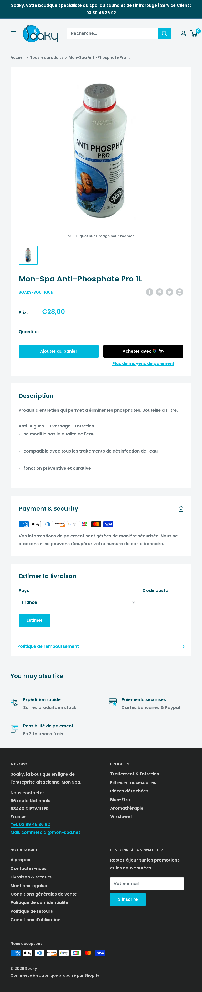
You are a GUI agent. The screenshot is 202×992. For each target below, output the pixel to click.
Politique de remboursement (48, 646)
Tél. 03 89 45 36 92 (30, 824)
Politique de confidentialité (39, 902)
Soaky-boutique (36, 292)
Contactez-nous (29, 868)
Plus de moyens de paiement (143, 364)
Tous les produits (46, 57)
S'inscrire (128, 899)
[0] (194, 33)
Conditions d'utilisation (35, 920)
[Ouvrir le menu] (13, 33)
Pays (24, 590)
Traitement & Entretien (134, 774)
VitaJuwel (121, 817)
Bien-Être (120, 800)
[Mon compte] (183, 33)
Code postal (156, 590)
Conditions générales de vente (44, 894)
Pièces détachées (129, 791)
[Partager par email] (179, 292)
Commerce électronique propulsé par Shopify (55, 975)
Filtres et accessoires (133, 783)
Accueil (18, 57)
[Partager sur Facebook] (149, 292)
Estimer (35, 620)
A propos (20, 860)
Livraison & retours (31, 877)
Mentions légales (29, 886)
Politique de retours (32, 911)
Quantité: (29, 332)
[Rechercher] (164, 33)
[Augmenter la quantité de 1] (82, 331)
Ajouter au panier (58, 351)
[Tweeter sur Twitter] (169, 292)
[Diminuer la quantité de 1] (47, 331)
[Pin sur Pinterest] (159, 292)
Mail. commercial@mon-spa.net (45, 832)
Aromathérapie (126, 808)
